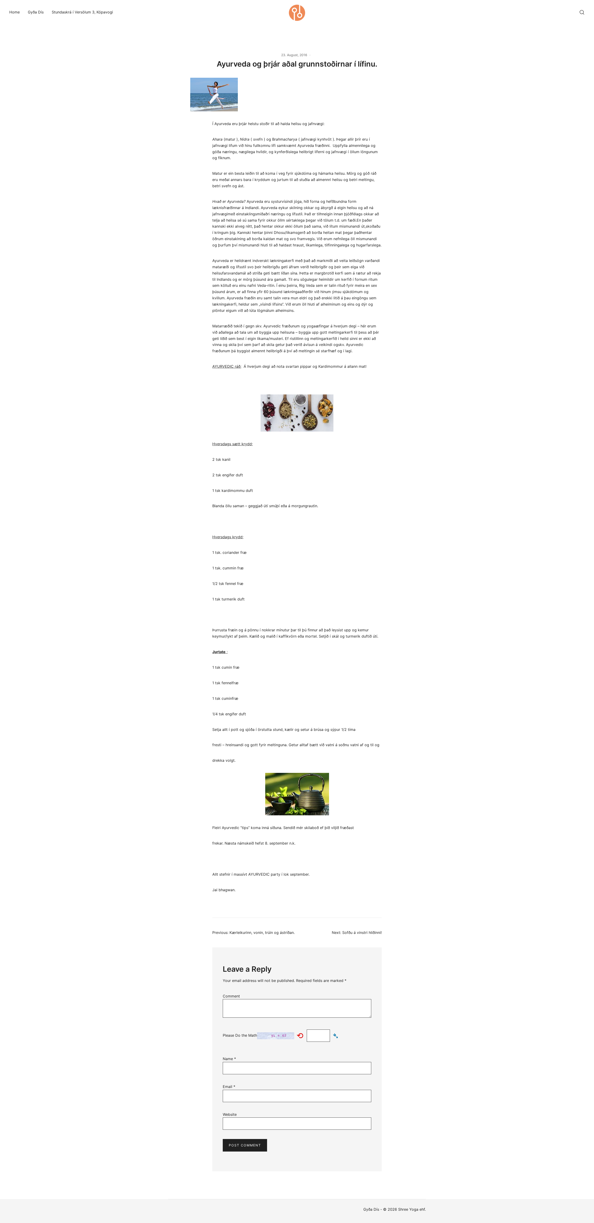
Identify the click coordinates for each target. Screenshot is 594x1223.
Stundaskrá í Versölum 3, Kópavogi (82, 12)
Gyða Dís (36, 12)
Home (14, 12)
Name (229, 1058)
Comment (231, 996)
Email (229, 1086)
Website (230, 1114)
